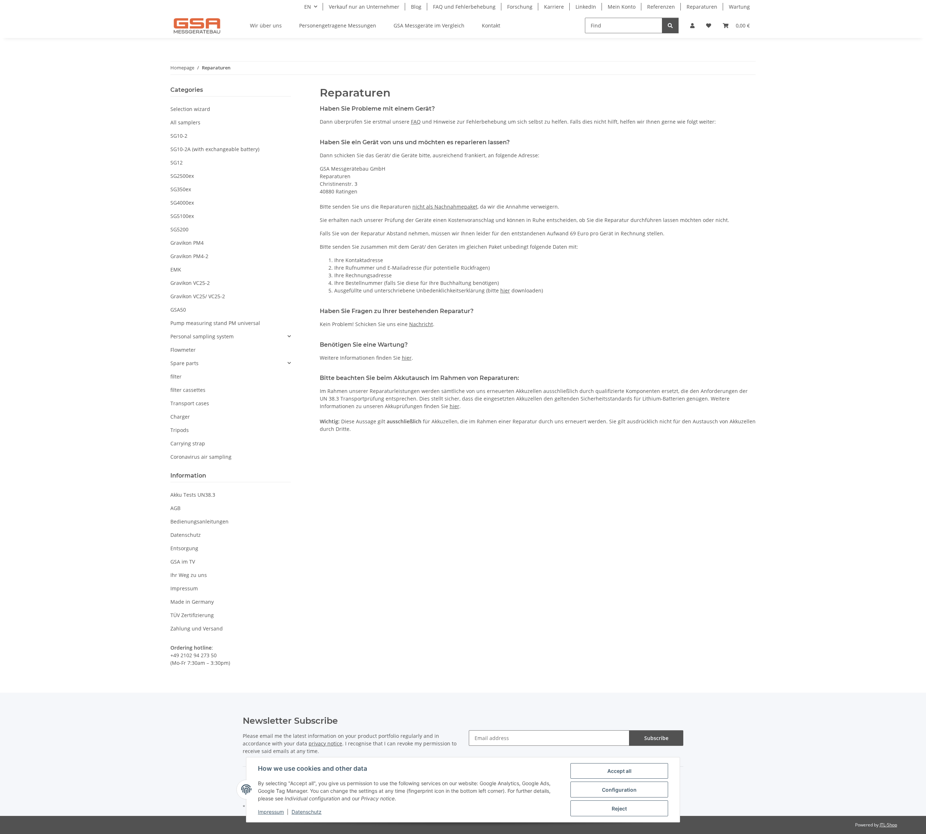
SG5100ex (182, 216)
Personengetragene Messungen (337, 25)
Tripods (179, 430)
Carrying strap (187, 443)
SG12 (176, 162)
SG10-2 (178, 135)
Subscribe (656, 738)
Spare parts (184, 363)
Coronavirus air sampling (201, 456)
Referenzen (661, 6)
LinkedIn (585, 6)
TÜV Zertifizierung (192, 615)
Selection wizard (190, 109)
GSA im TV (182, 561)
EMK (175, 269)
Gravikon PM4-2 (189, 256)
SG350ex (180, 189)
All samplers (185, 122)
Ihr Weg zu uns (188, 575)
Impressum (271, 812)
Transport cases (189, 403)
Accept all (619, 771)
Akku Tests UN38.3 (192, 494)
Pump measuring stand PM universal (215, 323)
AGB (175, 508)
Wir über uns (266, 25)
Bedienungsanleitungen (199, 521)
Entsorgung (184, 548)
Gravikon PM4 (187, 242)
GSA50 (178, 309)
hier (505, 290)
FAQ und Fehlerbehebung (464, 6)
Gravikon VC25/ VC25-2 (197, 296)
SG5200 (179, 229)
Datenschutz (307, 812)
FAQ (416, 121)
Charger (180, 416)
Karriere (554, 6)
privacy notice (325, 743)
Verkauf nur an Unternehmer (364, 6)
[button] (692, 25)
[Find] (670, 25)
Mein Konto (622, 6)
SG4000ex (182, 202)
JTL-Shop (888, 825)
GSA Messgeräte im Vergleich (429, 25)
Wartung (739, 6)
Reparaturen (702, 6)
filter (176, 376)
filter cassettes (187, 389)
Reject (619, 808)
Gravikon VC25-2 (190, 282)
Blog (416, 6)
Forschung (519, 6)
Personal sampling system (202, 336)
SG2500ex (182, 175)
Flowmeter (183, 349)
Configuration (619, 790)
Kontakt (491, 25)
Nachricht (421, 324)
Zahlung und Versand (196, 628)
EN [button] (307, 6)
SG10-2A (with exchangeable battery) (214, 149)
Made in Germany (192, 601)
